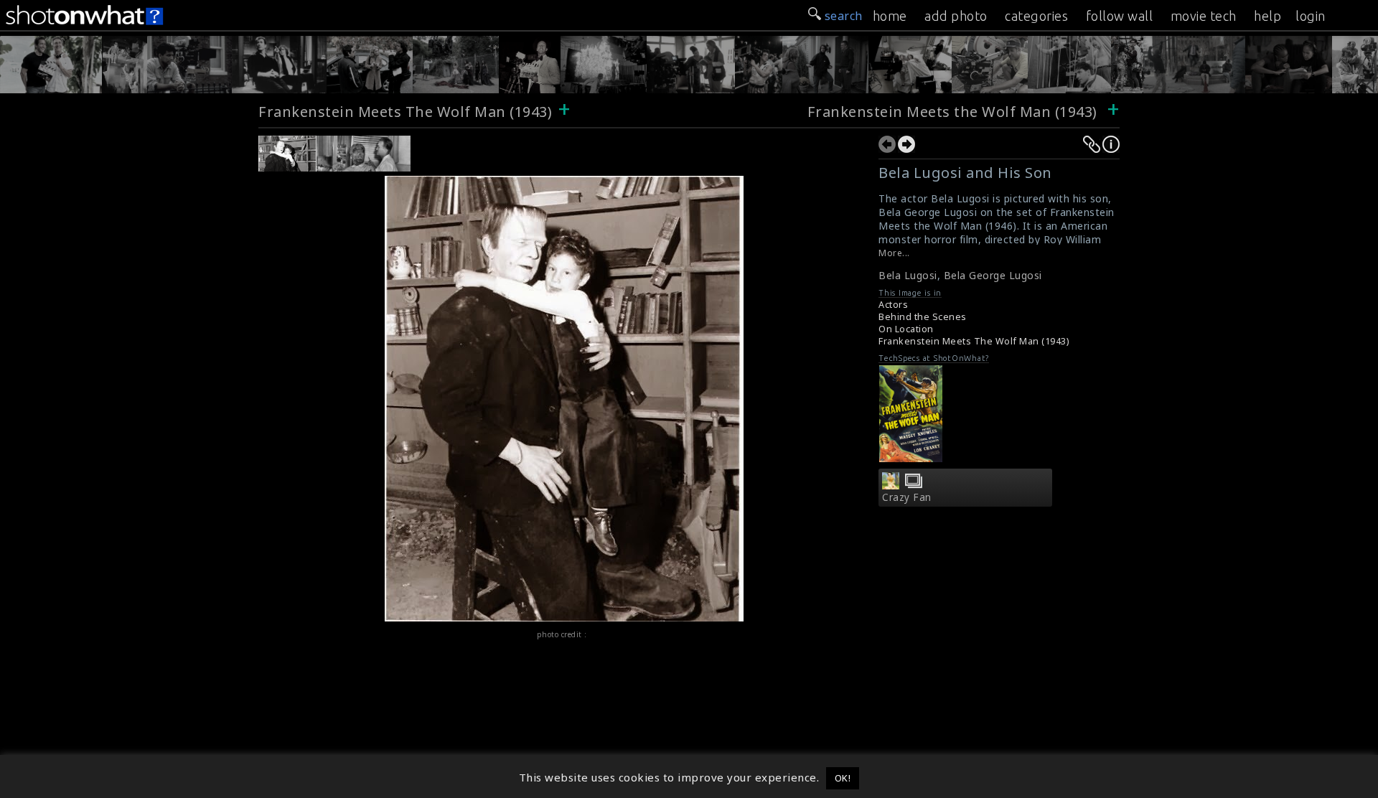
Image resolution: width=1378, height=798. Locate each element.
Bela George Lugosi (993, 275)
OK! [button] (843, 777)
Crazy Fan (907, 497)
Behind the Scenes (922, 317)
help (1267, 16)
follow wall (1119, 16)
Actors (893, 305)
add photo (956, 16)
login (1310, 16)
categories (1036, 16)
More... (894, 253)
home (890, 16)
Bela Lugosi (907, 275)
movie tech (1204, 16)
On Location (906, 329)
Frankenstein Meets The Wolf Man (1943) (405, 111)
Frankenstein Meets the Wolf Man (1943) (952, 111)
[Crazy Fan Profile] (890, 485)
